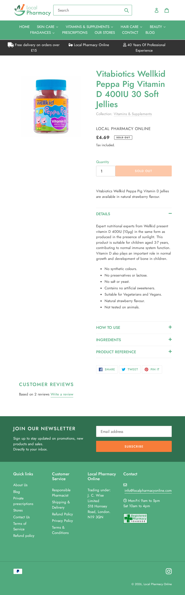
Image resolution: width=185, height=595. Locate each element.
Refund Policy (62, 514)
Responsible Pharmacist (61, 492)
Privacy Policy (62, 520)
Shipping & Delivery (61, 504)
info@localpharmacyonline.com (148, 490)
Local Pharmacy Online (91, 45)
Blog (16, 491)
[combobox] (92, 10)
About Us (20, 485)
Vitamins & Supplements (133, 114)
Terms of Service (19, 526)
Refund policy (23, 535)
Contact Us (21, 517)
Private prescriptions (23, 501)
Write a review (62, 394)
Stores (18, 510)
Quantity (102, 162)
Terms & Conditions (60, 530)
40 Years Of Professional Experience (145, 47)
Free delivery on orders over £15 (36, 47)
